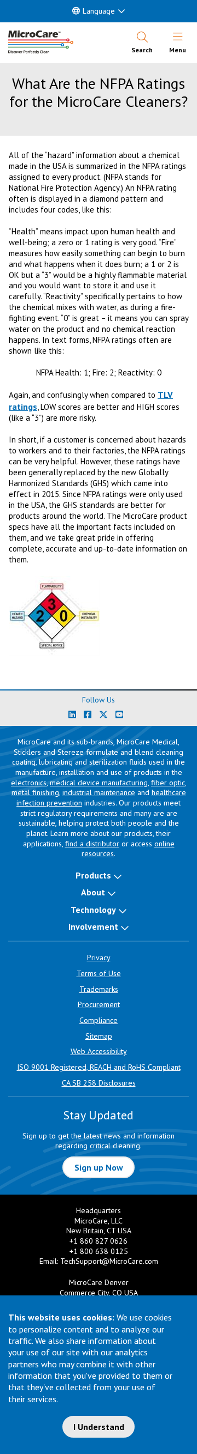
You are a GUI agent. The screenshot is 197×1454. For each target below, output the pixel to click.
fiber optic (168, 782)
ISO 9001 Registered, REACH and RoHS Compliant (99, 1067)
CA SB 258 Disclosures (99, 1083)
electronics (29, 782)
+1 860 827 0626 (98, 1241)
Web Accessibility (99, 1051)
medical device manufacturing (99, 782)
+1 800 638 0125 (98, 1251)
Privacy (99, 957)
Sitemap (98, 1036)
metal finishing (35, 792)
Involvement (93, 926)
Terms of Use (99, 973)
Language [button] (99, 11)
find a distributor (92, 844)
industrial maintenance (98, 792)
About (93, 892)
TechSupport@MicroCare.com (109, 1261)
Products (93, 875)
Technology (93, 909)
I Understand (98, 1426)
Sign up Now (98, 1167)
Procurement (99, 1004)
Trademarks (98, 989)
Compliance (98, 1020)
